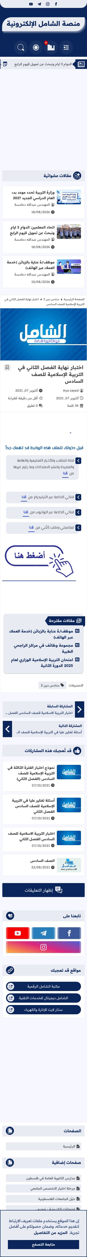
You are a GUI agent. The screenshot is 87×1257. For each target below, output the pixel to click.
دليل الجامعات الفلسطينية (56, 1199)
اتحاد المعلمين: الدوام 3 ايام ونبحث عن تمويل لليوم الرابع (32, 230)
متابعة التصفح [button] (43, 1244)
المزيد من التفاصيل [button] (51, 1232)
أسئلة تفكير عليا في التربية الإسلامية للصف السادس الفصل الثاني (33, 806)
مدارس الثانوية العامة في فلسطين (50, 1178)
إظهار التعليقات (39, 890)
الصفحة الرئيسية (74, 299)
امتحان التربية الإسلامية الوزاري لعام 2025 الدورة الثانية (42, 662)
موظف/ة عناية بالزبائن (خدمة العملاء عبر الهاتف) (31, 265)
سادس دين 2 (51, 299)
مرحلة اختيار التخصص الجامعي (52, 1188)
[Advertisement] (43, 119)
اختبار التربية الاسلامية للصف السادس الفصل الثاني (31, 836)
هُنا (65, 474)
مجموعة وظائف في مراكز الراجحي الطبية (43, 648)
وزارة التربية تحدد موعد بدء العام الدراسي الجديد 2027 (33, 195)
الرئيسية (69, 1146)
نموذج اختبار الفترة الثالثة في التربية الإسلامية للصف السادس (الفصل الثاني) (31, 773)
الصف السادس (42, 860)
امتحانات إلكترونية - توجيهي (55, 1209)
